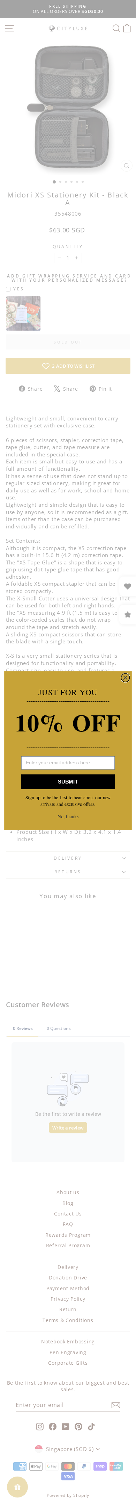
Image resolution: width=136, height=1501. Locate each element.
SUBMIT (68, 782)
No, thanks (68, 816)
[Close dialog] (125, 677)
